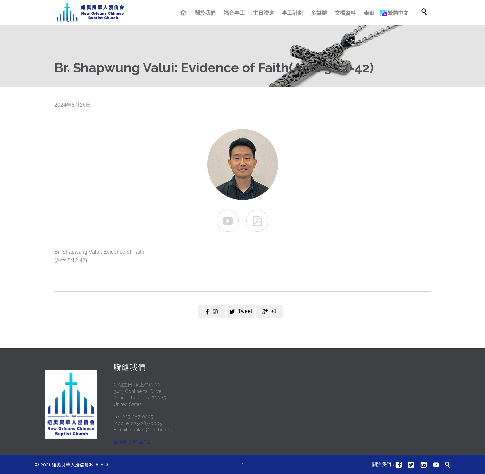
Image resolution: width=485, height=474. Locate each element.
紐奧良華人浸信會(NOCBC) (80, 464)
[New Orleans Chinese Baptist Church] (90, 12)
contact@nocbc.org (151, 429)
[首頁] (184, 13)
